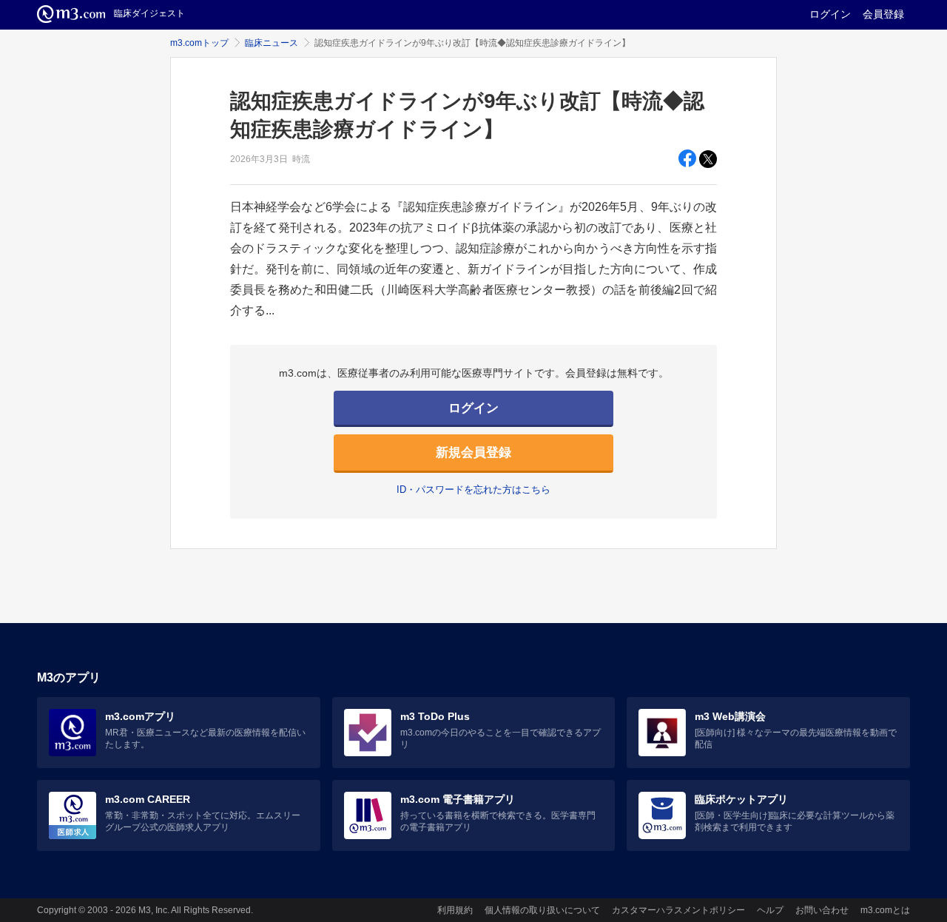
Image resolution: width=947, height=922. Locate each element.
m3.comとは (885, 910)
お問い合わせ (822, 910)
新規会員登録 (473, 452)
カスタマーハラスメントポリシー (678, 910)
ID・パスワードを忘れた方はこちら (473, 489)
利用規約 (455, 910)
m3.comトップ (199, 43)
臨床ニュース (271, 43)
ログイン (830, 14)
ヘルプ (770, 910)
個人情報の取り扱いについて (542, 910)
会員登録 (883, 14)
